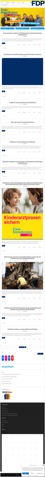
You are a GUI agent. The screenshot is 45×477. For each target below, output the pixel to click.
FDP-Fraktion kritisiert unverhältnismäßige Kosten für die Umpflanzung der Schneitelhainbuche (22, 257)
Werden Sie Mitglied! (34, 28)
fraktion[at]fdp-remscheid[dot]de (12, 415)
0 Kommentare (25, 36)
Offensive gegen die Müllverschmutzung (22, 142)
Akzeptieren (25, 473)
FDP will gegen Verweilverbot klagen (22, 122)
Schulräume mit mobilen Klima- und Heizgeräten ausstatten (22, 54)
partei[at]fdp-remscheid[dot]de (12, 413)
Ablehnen (32, 473)
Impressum (36, 475)
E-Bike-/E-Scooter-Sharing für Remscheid (22, 102)
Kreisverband (7, 2)
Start (2, 2)
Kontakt (23, 2)
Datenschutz (29, 475)
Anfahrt (3, 424)
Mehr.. (3, 43)
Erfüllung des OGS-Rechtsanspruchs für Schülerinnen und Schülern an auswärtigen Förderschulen (22, 308)
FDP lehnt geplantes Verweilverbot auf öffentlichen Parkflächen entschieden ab (22, 162)
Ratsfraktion (13, 2)
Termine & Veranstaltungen (20, 28)
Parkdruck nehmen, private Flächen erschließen (22, 329)
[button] (43, 465)
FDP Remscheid (20, 474)
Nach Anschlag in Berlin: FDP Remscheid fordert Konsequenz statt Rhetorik (22, 33)
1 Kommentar (25, 104)
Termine (18, 2)
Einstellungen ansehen (40, 473)
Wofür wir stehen (3, 28)
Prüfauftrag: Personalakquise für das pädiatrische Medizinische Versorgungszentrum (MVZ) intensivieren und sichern (22, 183)
